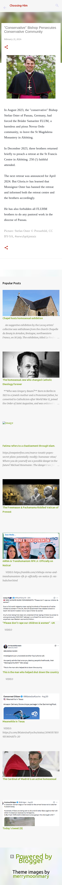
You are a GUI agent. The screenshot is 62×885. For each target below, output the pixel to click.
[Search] (57, 5)
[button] (6, 47)
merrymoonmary (31, 876)
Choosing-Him (19, 5)
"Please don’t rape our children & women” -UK (29, 623)
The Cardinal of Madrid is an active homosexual (29, 779)
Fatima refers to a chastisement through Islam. (29, 445)
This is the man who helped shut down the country (31, 672)
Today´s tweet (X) (13, 828)
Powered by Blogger (33, 858)
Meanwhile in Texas (14, 721)
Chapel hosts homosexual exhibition (23, 318)
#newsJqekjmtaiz (25, 236)
